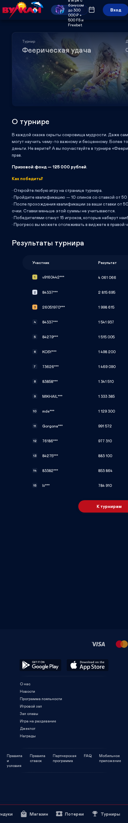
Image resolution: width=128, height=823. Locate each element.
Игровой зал (31, 706)
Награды (28, 735)
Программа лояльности (41, 698)
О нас (25, 683)
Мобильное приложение (110, 755)
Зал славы (29, 713)
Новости (27, 691)
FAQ (88, 755)
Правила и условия (14, 755)
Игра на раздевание (38, 720)
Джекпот (27, 728)
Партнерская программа (64, 755)
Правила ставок (37, 755)
